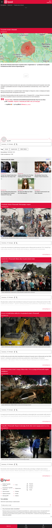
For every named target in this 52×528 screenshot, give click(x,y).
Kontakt (16, 493)
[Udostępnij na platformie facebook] (14, 144)
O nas (16, 484)
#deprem (16, 101)
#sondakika (10, 101)
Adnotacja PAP (5, 495)
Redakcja (17, 491)
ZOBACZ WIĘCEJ (23, 149)
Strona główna (3, 5)
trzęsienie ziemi (14, 149)
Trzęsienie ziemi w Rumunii (19, 5)
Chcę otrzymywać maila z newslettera (11, 509)
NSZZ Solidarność (49, 2)
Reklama (17, 495)
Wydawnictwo (18, 488)
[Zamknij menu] (2, 2)
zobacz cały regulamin (7, 515)
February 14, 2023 (25, 104)
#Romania (21, 101)
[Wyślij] (50, 505)
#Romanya (7, 99)
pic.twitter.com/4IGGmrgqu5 (32, 101)
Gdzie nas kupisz (6, 491)
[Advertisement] (26, 17)
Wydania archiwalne (6, 493)
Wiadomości (10, 5)
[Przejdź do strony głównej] (8, 2)
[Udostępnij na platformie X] (16, 144)
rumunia (6, 149)
